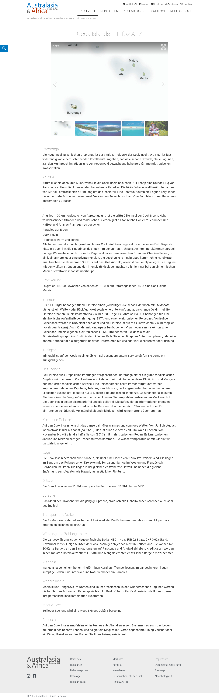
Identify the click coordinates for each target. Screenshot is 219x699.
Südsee (69, 18)
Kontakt (145, 4)
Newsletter (158, 4)
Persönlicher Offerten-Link (180, 4)
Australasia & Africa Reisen (39, 18)
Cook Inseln (80, 18)
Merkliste (131, 4)
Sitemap (160, 670)
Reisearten (109, 11)
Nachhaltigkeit (163, 676)
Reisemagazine (134, 11)
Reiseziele (88, 11)
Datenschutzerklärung (168, 664)
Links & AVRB (120, 681)
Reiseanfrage (181, 11)
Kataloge (158, 11)
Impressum (161, 659)
